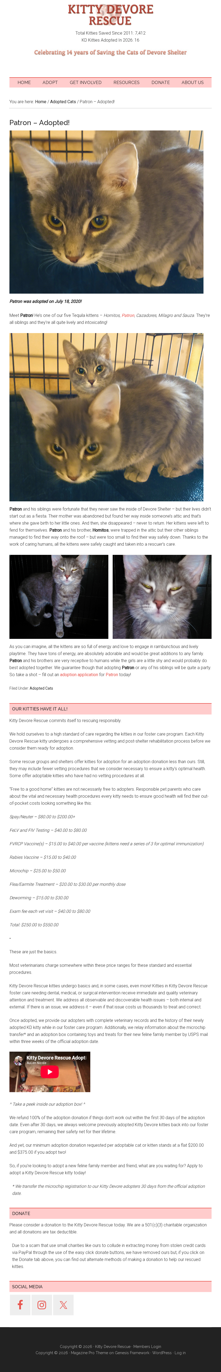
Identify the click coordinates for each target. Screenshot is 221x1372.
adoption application (79, 674)
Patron (128, 315)
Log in (180, 1353)
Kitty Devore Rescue (110, 15)
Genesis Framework (132, 1353)
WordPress (162, 1353)
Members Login (147, 1346)
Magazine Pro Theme (89, 1353)
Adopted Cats (41, 688)
